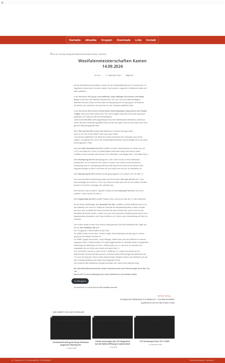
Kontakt (151, 40)
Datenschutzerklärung (197, 360)
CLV (86, 287)
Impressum (210, 360)
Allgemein (129, 75)
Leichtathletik (93, 287)
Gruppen (106, 40)
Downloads (123, 40)
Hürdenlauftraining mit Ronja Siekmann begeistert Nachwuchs (71, 343)
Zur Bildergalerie (80, 281)
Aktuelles (90, 40)
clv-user (97, 75)
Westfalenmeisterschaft (108, 287)
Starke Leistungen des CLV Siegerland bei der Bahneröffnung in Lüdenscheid (112, 342)
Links (138, 40)
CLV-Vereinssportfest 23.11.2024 (154, 341)
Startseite (75, 40)
